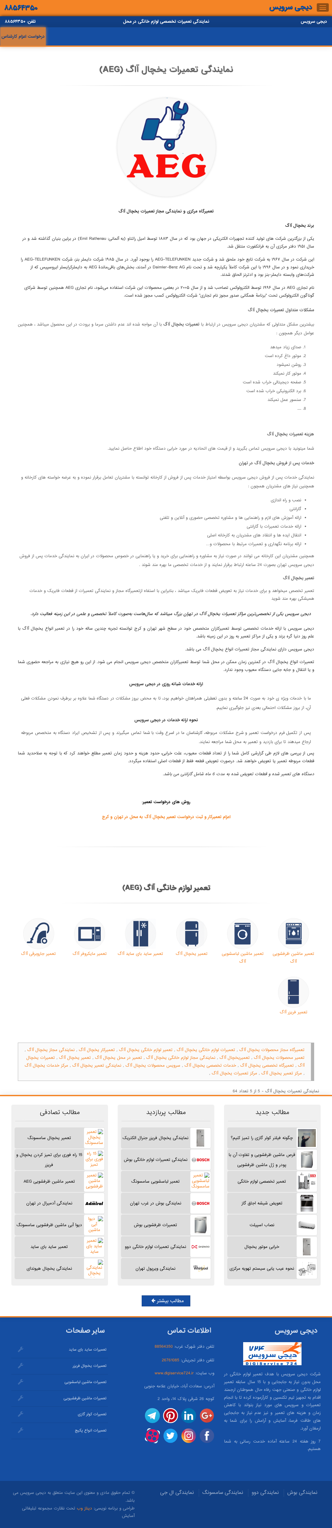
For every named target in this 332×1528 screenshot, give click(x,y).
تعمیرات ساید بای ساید (87, 1350)
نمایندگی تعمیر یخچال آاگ (96, 1065)
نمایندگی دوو (265, 1492)
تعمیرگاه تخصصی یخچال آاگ (267, 1065)
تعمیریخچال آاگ (234, 1058)
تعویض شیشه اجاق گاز (262, 1203)
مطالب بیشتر (169, 1301)
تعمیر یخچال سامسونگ (49, 1138)
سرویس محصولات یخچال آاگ (152, 1065)
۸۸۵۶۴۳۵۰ (21, 8)
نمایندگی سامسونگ (222, 1492)
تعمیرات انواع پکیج (90, 1430)
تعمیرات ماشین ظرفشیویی (85, 1398)
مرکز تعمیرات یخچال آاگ (234, 1073)
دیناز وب (84, 1508)
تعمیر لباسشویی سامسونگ (155, 1181)
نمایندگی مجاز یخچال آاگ (51, 1050)
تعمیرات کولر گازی (92, 1414)
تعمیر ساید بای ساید (49, 1247)
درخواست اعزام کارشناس (23, 36)
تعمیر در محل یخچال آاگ (118, 1058)
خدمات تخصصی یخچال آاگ (210, 1065)
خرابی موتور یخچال (261, 1247)
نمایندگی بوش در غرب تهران (155, 1203)
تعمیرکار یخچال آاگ (97, 1050)
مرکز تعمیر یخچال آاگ (281, 1073)
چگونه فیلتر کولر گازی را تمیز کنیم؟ (262, 1138)
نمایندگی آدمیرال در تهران (49, 1203)
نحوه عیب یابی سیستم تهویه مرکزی (262, 1268)
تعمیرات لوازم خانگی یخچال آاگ (206, 1050)
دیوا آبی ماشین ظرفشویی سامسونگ (49, 1225)
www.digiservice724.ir (174, 1373)
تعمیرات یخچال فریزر (89, 1366)
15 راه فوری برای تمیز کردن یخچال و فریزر (49, 1160)
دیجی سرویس (290, 7)
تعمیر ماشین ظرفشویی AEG (49, 1181)
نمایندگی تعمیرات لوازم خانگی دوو (155, 1247)
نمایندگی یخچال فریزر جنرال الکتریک (155, 1138)
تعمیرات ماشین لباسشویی (85, 1382)
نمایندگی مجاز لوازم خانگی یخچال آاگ (180, 1058)
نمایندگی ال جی (177, 1492)
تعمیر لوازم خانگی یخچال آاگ (145, 1050)
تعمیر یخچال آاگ (75, 1058)
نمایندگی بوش (302, 1492)
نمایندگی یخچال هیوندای (49, 1268)
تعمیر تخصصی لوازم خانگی (262, 1181)
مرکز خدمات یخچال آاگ (46, 1065)
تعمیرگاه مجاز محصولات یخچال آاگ (271, 1050)
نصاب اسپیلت (262, 1225)
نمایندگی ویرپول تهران (155, 1268)
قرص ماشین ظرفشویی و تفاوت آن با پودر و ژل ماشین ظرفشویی (262, 1160)
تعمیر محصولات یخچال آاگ (279, 1058)
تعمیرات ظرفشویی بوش (155, 1225)
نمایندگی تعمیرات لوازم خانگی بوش (155, 1160)
